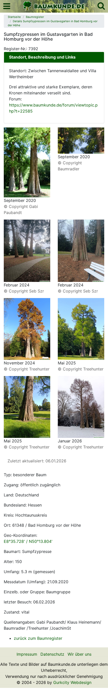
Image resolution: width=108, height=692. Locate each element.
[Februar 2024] (27, 250)
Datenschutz (52, 654)
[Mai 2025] (81, 328)
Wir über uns (79, 654)
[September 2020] (27, 162)
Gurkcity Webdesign (72, 682)
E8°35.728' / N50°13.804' (28, 541)
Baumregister (35, 17)
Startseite (14, 17)
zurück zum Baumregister (38, 638)
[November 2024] (27, 328)
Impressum (27, 654)
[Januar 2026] (81, 406)
